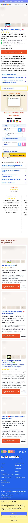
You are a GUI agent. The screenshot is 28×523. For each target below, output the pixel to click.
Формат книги (6, 149)
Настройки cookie (6, 477)
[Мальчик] (19, 130)
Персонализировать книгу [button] (9, 286)
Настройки (14, 520)
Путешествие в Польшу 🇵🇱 (12, 29)
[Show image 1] (2, 25)
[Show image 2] (7, 25)
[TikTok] (26, 451)
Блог (2, 467)
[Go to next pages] (24, 101)
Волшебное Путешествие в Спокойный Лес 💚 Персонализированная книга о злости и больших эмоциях (13, 364)
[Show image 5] (24, 25)
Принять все (14, 513)
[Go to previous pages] (4, 101)
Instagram (18, 468)
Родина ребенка (11, 133)
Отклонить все (14, 517)
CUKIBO (8, 491)
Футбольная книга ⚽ (9, 265)
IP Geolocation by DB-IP (6, 497)
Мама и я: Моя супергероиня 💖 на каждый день (13, 313)
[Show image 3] (13, 25)
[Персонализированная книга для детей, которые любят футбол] (14, 252)
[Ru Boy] (14, 348)
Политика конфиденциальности (11, 509)
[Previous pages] (6, 109)
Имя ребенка (7, 128)
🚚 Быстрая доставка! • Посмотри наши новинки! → (14, 1)
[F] (23, 144)
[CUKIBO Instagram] (23, 451)
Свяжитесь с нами (20, 477)
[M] (19, 144)
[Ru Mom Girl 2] (14, 299)
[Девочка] (23, 130)
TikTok (17, 471)
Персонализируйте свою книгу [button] (13, 52)
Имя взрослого (7, 142)
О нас (2, 470)
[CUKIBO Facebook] (20, 451)
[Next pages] (21, 109)
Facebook (17, 474)
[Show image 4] (18, 25)
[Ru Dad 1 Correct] (14, 404)
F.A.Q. (2, 485)
